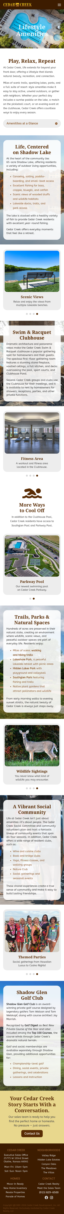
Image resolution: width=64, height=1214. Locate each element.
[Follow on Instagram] (51, 1197)
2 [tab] (30, 314)
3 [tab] (34, 314)
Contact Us (32, 1133)
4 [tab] (37, 314)
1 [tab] (27, 314)
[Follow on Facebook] (46, 1197)
